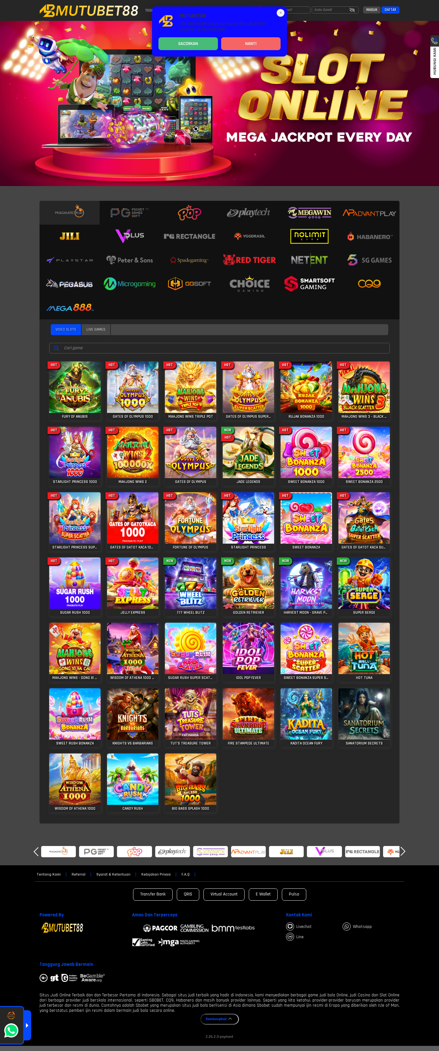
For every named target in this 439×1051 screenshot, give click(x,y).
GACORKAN (188, 44)
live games (95, 329)
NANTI (250, 44)
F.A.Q (186, 874)
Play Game (75, 397)
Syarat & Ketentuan (113, 874)
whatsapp (362, 927)
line (300, 937)
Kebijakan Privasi (156, 874)
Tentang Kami (49, 874)
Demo (75, 385)
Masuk (371, 10)
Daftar (390, 10)
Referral (78, 874)
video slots (66, 329)
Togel (150, 10)
